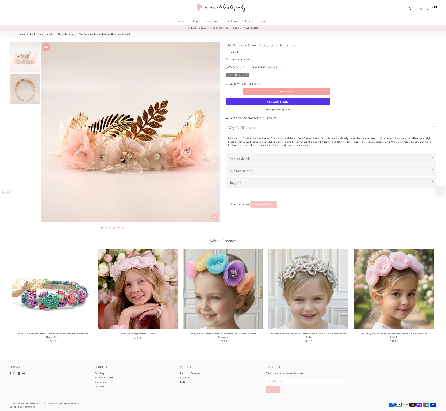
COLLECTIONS (230, 21)
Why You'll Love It (241, 128)
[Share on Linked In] (123, 227)
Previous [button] (44, 132)
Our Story (100, 373)
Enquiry (256, 83)
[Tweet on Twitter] (114, 227)
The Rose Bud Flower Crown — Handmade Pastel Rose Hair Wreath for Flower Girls (52, 335)
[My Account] (416, 8)
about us (249, 21)
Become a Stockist (104, 377)
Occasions (211, 21)
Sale (46, 47)
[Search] (410, 8)
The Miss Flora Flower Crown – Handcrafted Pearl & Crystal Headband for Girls (308, 335)
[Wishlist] (427, 8)
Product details (239, 159)
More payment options (278, 109)
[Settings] (421, 8)
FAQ (182, 382)
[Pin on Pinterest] (119, 227)
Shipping (234, 183)
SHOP (195, 21)
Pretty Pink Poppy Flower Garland (138, 333)
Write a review (264, 204)
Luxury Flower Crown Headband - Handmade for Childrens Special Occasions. (223, 335)
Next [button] (217, 132)
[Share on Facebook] (109, 227)
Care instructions (241, 171)
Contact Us (100, 382)
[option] (223, 28)
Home (181, 21)
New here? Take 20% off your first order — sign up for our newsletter (223, 27)
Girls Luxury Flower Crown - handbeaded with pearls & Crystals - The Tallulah (394, 335)
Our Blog (99, 386)
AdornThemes (29, 406)
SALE (263, 21)
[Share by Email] (128, 227)
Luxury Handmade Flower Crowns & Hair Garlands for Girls (47, 34)
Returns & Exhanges (190, 373)
